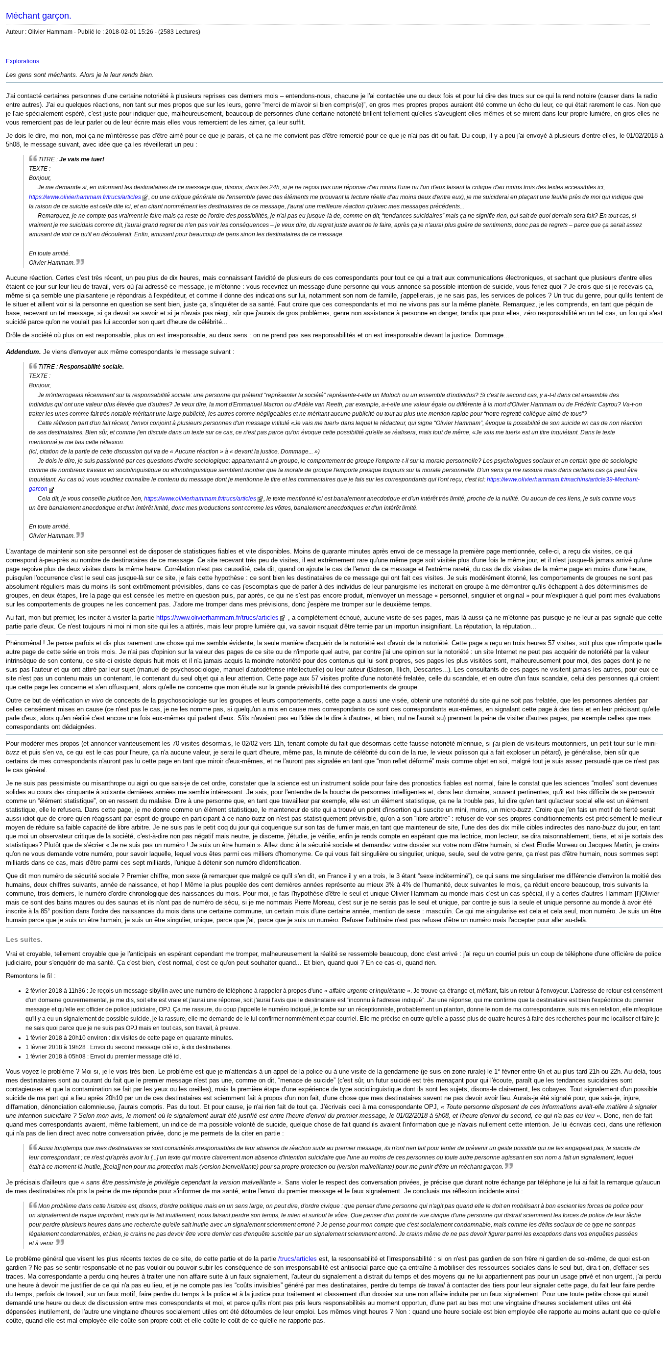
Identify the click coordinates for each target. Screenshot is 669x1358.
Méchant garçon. (39, 16)
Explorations (22, 61)
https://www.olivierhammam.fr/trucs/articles (85, 197)
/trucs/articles (297, 1258)
